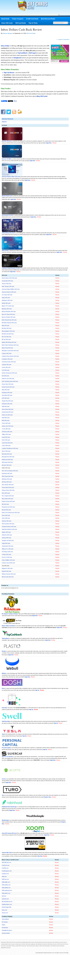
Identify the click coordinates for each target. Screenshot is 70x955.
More (15, 101)
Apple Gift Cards (6, 297)
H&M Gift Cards (5, 406)
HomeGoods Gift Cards (7, 412)
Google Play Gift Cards (7, 401)
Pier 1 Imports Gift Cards (8, 495)
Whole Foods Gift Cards (8, 577)
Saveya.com (5, 912)
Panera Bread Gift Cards (8, 487)
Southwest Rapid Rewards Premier (11, 268)
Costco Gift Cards (6, 367)
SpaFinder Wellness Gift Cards (9, 529)
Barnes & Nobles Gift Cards (8, 317)
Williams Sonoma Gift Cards (9, 574)
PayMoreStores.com (7, 904)
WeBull (3, 673)
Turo (3, 795)
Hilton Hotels (5, 250)
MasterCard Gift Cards (7, 459)
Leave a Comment (63, 39)
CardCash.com (5, 865)
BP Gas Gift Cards (6, 339)
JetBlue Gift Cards (6, 434)
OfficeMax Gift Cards (7, 479)
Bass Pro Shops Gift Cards (8, 314)
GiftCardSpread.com (7, 890)
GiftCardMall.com (6, 887)
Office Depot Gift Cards (7, 476)
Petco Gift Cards (6, 493)
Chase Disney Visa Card (8, 232)
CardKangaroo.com (7, 871)
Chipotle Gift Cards (6, 364)
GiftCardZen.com (6, 893)
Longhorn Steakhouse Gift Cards (10, 448)
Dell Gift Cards (5, 375)
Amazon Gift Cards (6, 283)
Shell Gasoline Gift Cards (8, 523)
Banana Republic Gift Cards (9, 311)
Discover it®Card (6, 141)
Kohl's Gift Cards (6, 440)
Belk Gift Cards (5, 325)
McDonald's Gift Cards (7, 462)
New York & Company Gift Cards (10, 470)
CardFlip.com (5, 868)
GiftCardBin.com (6, 882)
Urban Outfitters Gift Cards (8, 560)
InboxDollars (5, 927)
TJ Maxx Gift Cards (6, 554)
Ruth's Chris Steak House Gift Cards (11, 512)
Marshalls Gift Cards (7, 454)
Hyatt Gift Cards (6, 417)
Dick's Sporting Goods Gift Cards (10, 381)
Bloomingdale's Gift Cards (8, 331)
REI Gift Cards (5, 504)
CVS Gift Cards (5, 370)
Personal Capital (6, 747)
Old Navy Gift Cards (7, 482)
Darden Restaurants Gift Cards (9, 373)
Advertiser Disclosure (7, 119)
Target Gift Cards (6, 543)
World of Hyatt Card (7, 195)
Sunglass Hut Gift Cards (8, 540)
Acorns (4, 779)
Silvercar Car (5, 756)
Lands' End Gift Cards (7, 442)
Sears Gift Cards (6, 518)
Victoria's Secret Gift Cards (8, 563)
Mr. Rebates (5, 922)
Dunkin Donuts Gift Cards (8, 387)
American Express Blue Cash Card (11, 176)
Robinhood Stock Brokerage (9, 806)
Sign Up (56, 723)
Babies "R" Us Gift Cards (8, 306)
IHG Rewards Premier (7, 215)
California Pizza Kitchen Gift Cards (10, 356)
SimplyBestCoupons (7, 930)
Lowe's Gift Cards (6, 445)
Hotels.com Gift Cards (7, 415)
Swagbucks (17, 58)
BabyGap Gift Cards (7, 308)
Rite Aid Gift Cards (6, 510)
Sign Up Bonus (9, 72)
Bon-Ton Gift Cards (6, 336)
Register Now (47, 797)
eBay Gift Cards (41, 96)
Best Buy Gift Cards (6, 328)
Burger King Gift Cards (7, 348)
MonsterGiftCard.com (7, 901)
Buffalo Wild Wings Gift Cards (9, 342)
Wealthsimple (5, 820)
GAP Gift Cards (5, 398)
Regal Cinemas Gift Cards (8, 501)
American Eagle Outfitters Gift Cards (11, 289)
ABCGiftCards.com (6, 862)
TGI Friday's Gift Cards (7, 551)
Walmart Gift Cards (6, 571)
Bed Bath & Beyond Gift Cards (9, 322)
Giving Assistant (6, 933)
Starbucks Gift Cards (7, 535)
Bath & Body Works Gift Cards (9, 320)
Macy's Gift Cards (6, 451)
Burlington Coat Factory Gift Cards (10, 350)
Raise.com (4, 910)
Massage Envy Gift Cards (8, 456)
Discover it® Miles (6, 159)
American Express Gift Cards (9, 292)
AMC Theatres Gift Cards (8, 286)
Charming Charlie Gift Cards (9, 361)
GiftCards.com (5, 879)
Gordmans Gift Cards (7, 403)
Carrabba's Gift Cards (7, 359)
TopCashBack (22, 53)
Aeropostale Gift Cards (7, 281)
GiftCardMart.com (6, 885)
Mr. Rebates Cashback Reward (10, 614)
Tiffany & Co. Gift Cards (7, 549)
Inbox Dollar (5, 46)
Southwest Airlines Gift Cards (9, 526)
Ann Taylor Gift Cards (7, 294)
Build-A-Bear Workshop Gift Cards (10, 345)
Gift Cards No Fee (35, 6)
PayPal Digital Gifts (6, 907)
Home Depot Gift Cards (7, 409)
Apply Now (48, 143)
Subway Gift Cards (6, 537)
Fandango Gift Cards (7, 392)
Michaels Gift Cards (6, 465)
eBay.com (4, 876)
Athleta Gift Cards (6, 303)
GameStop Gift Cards (7, 395)
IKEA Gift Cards (5, 420)
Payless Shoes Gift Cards (8, 490)
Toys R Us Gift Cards (7, 557)
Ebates (3, 924)
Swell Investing (6, 721)
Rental (10, 756)
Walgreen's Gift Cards (7, 568)
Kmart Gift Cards (6, 437)
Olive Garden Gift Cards (8, 484)
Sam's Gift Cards (6, 515)
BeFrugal (32, 53)
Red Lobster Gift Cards (7, 498)
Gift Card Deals (31, 33)
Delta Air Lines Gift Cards (8, 378)
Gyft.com (4, 896)
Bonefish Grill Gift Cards (8, 334)
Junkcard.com (5, 899)
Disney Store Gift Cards (7, 384)
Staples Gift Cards (6, 532)
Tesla (3, 734)
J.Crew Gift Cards (6, 428)
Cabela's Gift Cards (6, 353)
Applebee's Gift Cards (7, 300)
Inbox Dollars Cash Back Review (21, 29)
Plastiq (3, 651)
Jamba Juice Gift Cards (7, 426)
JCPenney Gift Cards (7, 431)
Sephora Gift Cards (6, 521)
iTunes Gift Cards (6, 423)
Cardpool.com (5, 873)
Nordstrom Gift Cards (7, 473)
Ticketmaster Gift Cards (7, 546)
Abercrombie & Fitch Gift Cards (9, 278)
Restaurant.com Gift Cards (8, 507)
